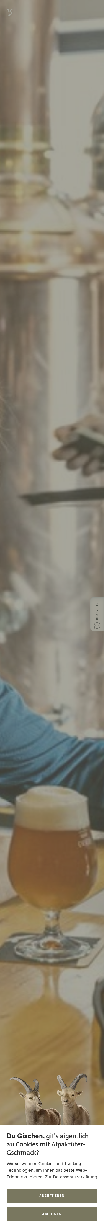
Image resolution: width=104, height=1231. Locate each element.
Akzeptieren (52, 1196)
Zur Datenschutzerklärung (71, 1176)
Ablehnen (52, 1214)
